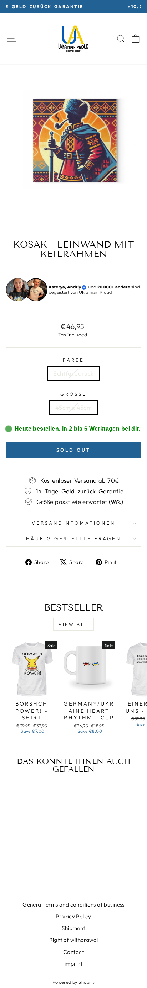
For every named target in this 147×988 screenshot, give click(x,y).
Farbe (73, 360)
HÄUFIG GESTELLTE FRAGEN (73, 538)
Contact (73, 952)
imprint (73, 963)
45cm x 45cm (73, 407)
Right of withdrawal (73, 939)
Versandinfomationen (73, 523)
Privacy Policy (73, 916)
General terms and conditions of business (73, 904)
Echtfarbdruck (73, 373)
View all (73, 624)
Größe (73, 394)
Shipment (73, 928)
